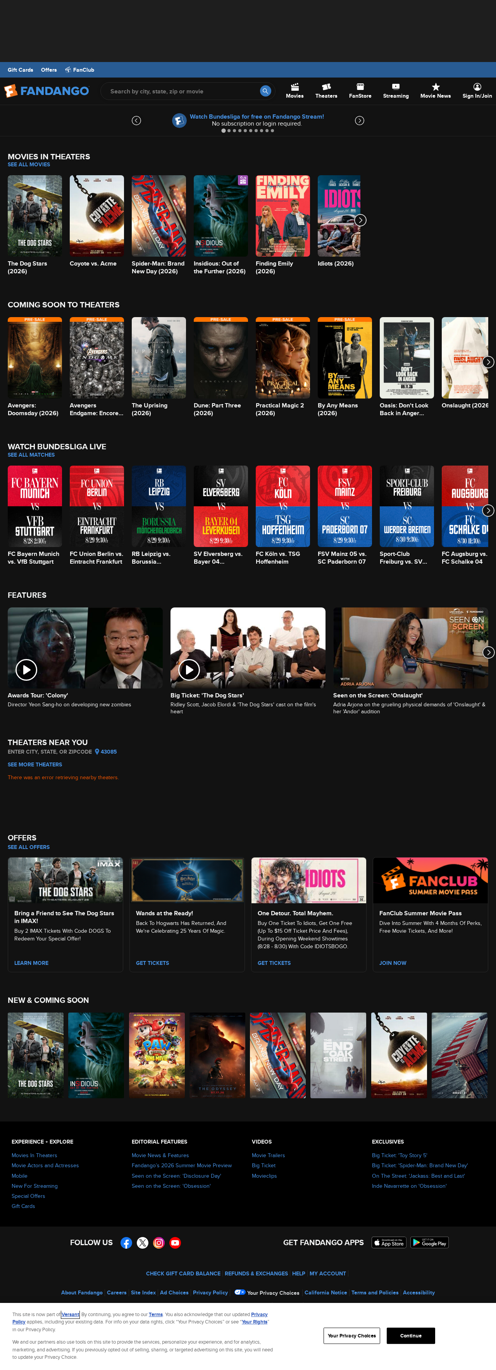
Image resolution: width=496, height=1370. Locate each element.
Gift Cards (20, 70)
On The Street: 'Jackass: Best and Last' (418, 1176)
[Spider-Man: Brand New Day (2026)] (278, 1055)
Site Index (143, 1292)
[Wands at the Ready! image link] (187, 879)
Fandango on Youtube (175, 1243)
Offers (49, 70)
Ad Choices (174, 1292)
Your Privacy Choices (273, 1292)
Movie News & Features (160, 1155)
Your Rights (254, 1321)
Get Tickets (152, 963)
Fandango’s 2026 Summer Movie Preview (182, 1165)
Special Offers (28, 1196)
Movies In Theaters (34, 1155)
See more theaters (35, 764)
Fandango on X (142, 1243)
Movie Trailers (268, 1155)
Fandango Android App (429, 1242)
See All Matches (31, 455)
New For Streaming (35, 1186)
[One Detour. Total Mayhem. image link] (308, 879)
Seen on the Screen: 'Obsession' (171, 1186)
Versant (70, 1314)
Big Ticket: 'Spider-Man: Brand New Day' (420, 1165)
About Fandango (82, 1292)
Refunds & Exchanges (256, 1273)
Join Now (392, 963)
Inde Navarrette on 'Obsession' (409, 1186)
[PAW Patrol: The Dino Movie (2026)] (157, 1055)
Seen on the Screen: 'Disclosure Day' (176, 1176)
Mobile (20, 1176)
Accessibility (419, 1292)
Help (298, 1273)
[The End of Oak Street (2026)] (338, 1055)
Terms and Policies (375, 1292)
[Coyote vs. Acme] (399, 1055)
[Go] (265, 91)
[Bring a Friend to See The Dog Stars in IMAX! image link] (65, 879)
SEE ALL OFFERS (29, 847)
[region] (248, 1336)
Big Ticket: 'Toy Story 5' (399, 1155)
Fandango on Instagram (159, 1243)
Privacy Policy (210, 1292)
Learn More (31, 963)
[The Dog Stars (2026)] (36, 1055)
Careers (117, 1292)
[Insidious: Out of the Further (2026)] (96, 1055)
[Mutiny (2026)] (460, 1055)
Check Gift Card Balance (183, 1273)
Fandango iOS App (389, 1242)
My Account (328, 1273)
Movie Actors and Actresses (45, 1165)
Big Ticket (264, 1165)
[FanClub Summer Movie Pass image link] (430, 879)
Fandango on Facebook (126, 1243)
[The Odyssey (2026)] (217, 1055)
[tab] (223, 130)
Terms (156, 1314)
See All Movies (29, 164)
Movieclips (264, 1176)
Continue (411, 1335)
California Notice (326, 1292)
